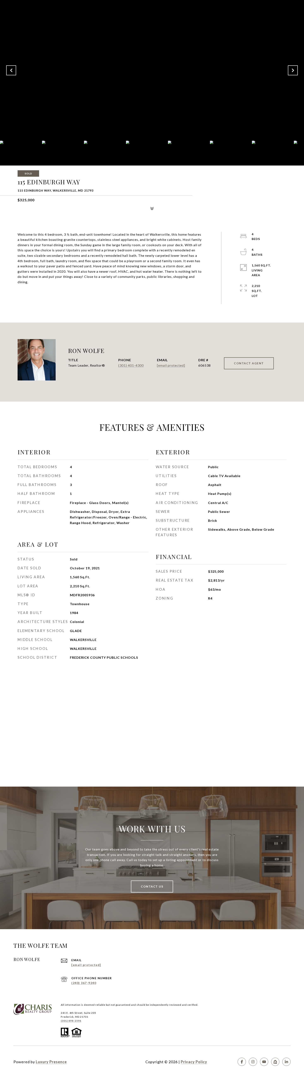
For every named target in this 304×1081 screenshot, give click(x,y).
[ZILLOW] (275, 1062)
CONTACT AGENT (249, 363)
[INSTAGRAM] (253, 1062)
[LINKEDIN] (286, 1062)
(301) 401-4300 (131, 365)
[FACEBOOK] (242, 1062)
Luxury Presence (51, 1061)
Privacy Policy (194, 1061)
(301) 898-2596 (71, 1020)
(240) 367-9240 (83, 983)
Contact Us (152, 886)
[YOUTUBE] (264, 1062)
